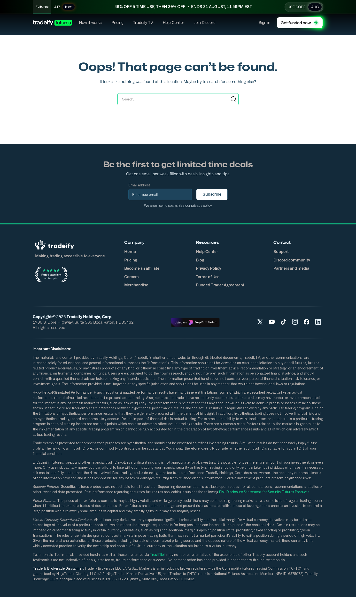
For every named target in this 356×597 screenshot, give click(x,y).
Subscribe (212, 194)
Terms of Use (207, 277)
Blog (200, 260)
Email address (139, 185)
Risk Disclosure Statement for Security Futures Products (263, 492)
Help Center (173, 23)
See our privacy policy (195, 205)
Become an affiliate (141, 268)
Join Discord (205, 23)
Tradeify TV (143, 23)
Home (130, 251)
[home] (52, 23)
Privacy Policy (208, 268)
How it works (90, 23)
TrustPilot (157, 554)
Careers (131, 277)
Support (281, 251)
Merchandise (136, 285)
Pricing (117, 23)
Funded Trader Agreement (220, 285)
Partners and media (291, 268)
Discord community (291, 260)
